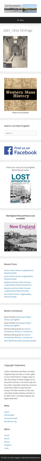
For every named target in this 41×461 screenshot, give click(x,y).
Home (6, 435)
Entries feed (9, 415)
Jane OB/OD (9, 340)
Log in (6, 412)
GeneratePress (34, 458)
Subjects (7, 445)
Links (6, 448)
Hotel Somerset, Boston (26, 340)
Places (6, 442)
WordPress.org (10, 421)
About (6, 438)
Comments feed (10, 418)
